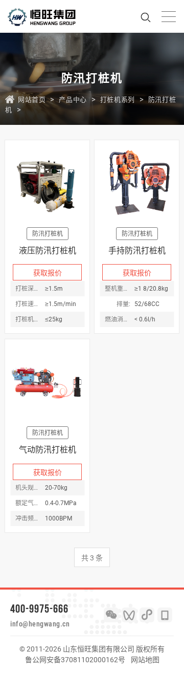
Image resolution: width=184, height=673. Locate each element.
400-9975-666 (39, 608)
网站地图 (145, 660)
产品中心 (72, 99)
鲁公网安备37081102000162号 (75, 660)
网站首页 (31, 99)
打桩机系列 (117, 99)
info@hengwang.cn (40, 624)
